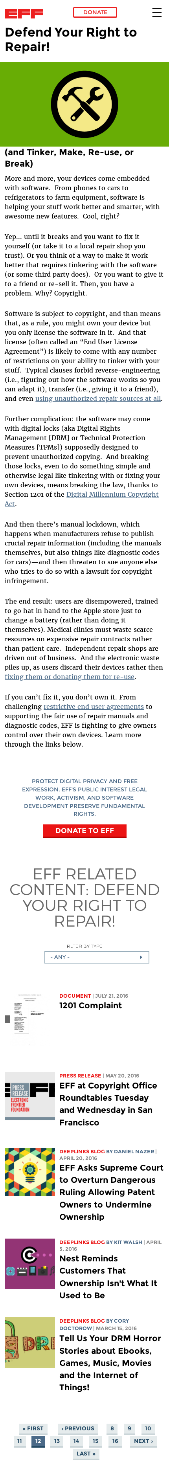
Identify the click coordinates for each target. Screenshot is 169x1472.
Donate (95, 12)
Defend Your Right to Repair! (91, 904)
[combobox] (96, 957)
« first (33, 1428)
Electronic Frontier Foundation (26, 13)
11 (19, 1440)
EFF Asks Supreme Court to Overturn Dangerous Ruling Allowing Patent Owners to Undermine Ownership (111, 1192)
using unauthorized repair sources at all (98, 398)
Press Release (80, 1076)
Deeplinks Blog (82, 1151)
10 (148, 1428)
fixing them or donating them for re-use (69, 677)
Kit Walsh (128, 1242)
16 (115, 1440)
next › (143, 1440)
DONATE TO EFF (84, 830)
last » (86, 1453)
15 (95, 1440)
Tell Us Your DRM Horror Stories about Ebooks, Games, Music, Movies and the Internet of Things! (110, 1362)
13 (57, 1440)
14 (76, 1440)
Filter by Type (85, 946)
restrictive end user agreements (94, 706)
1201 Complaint (90, 1005)
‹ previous (77, 1428)
